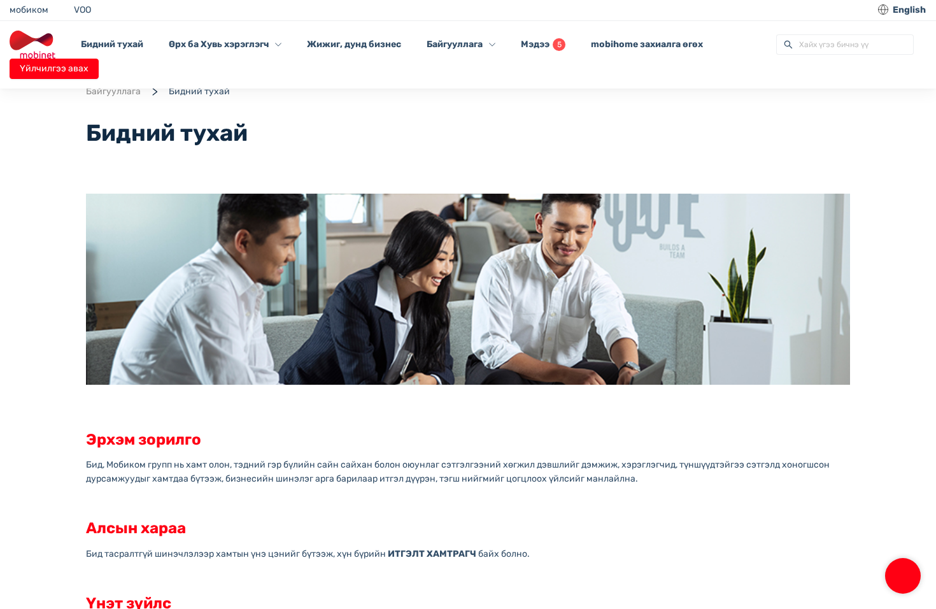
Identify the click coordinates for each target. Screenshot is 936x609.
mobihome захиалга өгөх (647, 44)
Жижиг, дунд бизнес (354, 44)
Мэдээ (541, 44)
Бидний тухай (112, 44)
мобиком (29, 9)
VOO (82, 9)
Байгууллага (113, 91)
